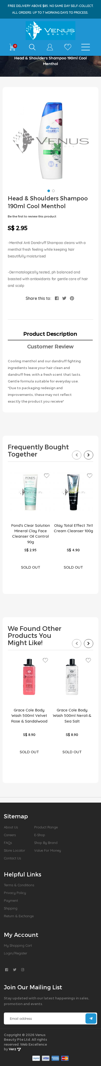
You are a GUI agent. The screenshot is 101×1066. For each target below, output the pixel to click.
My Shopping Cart (18, 945)
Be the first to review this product (32, 216)
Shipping (10, 908)
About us (11, 827)
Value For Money (47, 850)
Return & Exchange (19, 916)
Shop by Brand (45, 843)
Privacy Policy (15, 893)
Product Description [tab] (50, 334)
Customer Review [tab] (50, 346)
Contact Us (12, 858)
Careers (10, 835)
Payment (11, 900)
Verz (13, 1049)
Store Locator (14, 850)
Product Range (46, 827)
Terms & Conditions (19, 885)
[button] (48, 190)
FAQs (8, 843)
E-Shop (39, 835)
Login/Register (15, 953)
